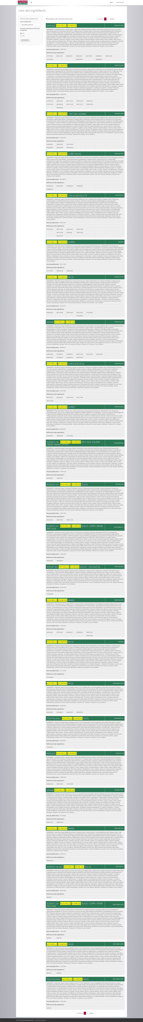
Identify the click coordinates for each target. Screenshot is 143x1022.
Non (23, 36)
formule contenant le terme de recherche (30, 29)
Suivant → (112, 19)
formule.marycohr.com (26, 1020)
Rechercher (25, 40)
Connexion (121, 2)
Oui (23, 33)
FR (112, 2)
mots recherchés (25, 21)
